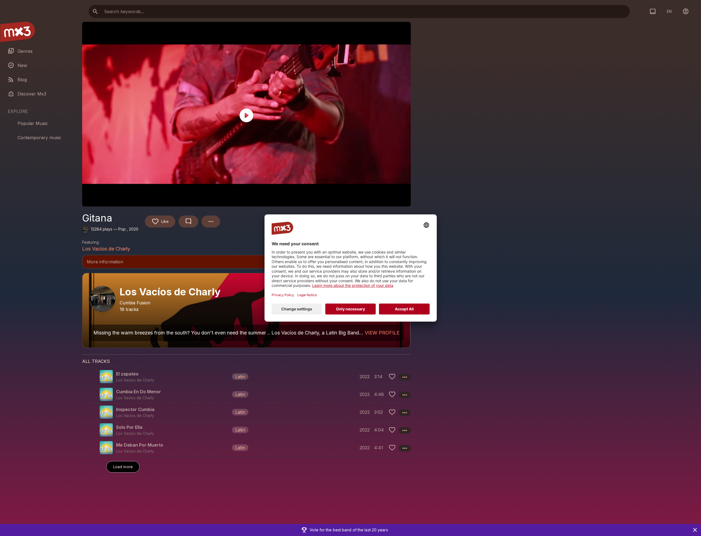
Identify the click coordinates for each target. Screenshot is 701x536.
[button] (246, 376)
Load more (123, 466)
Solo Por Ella (129, 427)
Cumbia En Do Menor (138, 391)
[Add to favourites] (392, 377)
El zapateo (127, 374)
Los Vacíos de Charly (106, 249)
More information (246, 262)
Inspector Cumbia (135, 409)
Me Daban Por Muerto (139, 445)
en (669, 11)
